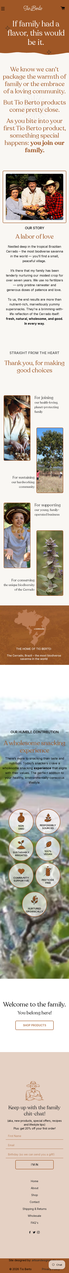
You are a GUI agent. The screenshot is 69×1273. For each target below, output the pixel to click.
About (34, 1188)
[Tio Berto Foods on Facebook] (31, 1232)
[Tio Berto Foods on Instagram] (38, 1232)
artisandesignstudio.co (46, 1260)
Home (34, 1181)
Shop (34, 1195)
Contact (34, 1202)
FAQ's (34, 1222)
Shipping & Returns (35, 1208)
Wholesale (34, 1215)
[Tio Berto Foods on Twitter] (35, 1232)
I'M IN (34, 1164)
